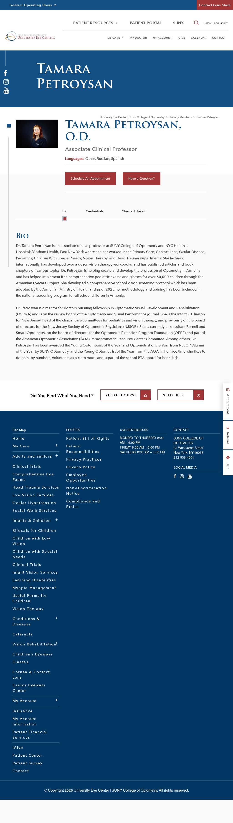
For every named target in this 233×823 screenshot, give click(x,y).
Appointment (228, 403)
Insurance (23, 711)
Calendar (198, 37)
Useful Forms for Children (30, 598)
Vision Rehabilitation (34, 644)
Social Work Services (34, 510)
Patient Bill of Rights (87, 438)
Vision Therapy (28, 609)
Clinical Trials (27, 466)
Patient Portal (146, 23)
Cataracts (23, 634)
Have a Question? (141, 178)
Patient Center (28, 755)
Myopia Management (34, 588)
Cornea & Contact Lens (31, 675)
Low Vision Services (33, 495)
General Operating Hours (31, 5)
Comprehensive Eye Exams (33, 477)
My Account (162, 37)
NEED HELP (173, 395)
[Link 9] (30, 35)
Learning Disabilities (34, 580)
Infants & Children (32, 520)
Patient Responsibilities (83, 449)
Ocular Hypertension (34, 503)
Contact (218, 37)
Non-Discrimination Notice (86, 491)
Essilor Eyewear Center (29, 688)
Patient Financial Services (30, 735)
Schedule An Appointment (90, 178)
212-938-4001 (184, 457)
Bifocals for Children (34, 530)
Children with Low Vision (31, 541)
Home (19, 438)
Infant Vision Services (35, 572)
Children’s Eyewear (33, 654)
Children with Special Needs (35, 554)
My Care (113, 37)
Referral (228, 437)
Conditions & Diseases (26, 621)
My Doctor (138, 37)
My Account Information (25, 721)
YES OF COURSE (121, 395)
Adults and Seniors (32, 456)
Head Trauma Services (36, 487)
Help (228, 465)
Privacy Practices (84, 459)
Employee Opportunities (81, 477)
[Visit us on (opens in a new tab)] (5, 72)
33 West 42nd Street (188, 447)
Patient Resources (93, 23)
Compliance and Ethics (83, 504)
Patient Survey (28, 763)
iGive (181, 37)
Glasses (20, 662)
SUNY (178, 23)
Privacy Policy (80, 467)
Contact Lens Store (215, 5)
